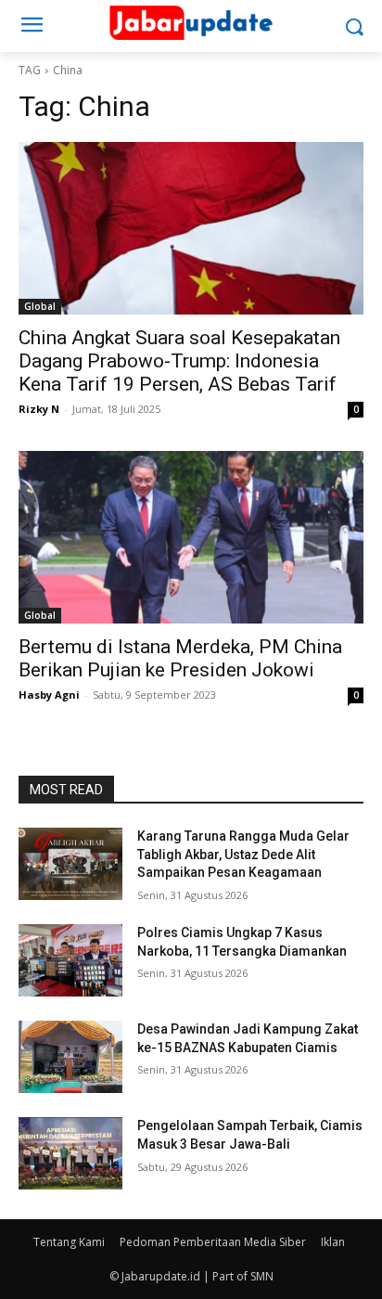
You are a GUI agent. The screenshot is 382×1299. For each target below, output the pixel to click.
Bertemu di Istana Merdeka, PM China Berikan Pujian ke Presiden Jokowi (180, 658)
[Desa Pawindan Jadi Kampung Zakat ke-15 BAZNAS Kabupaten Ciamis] (70, 1057)
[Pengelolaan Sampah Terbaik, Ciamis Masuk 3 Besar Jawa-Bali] (70, 1153)
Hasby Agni (49, 694)
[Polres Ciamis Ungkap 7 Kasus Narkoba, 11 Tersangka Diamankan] (70, 960)
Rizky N (39, 409)
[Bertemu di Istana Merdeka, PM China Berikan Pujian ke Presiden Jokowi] (191, 537)
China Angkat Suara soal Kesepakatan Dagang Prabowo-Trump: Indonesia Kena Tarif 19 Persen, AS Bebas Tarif (179, 361)
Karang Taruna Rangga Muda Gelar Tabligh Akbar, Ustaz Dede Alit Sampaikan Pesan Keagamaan (243, 854)
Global (40, 306)
